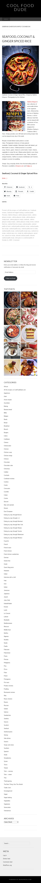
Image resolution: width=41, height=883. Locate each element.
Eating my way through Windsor (13, 537)
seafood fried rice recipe (15, 224)
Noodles (6, 639)
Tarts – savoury (8, 771)
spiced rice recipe (10, 235)
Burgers (6, 432)
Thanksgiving (8, 781)
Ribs (5, 695)
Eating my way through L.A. (12, 518)
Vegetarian (7, 804)
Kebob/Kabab (8, 603)
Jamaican (6, 590)
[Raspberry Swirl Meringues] (29, 316)
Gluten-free (7, 561)
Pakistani (6, 649)
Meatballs (6, 620)
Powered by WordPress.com (20, 879)
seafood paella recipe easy (22, 231)
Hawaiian (6, 570)
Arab (5, 396)
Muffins (6, 633)
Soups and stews (9, 745)
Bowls (5, 419)
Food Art (6, 541)
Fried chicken (8, 551)
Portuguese (7, 679)
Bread (5, 422)
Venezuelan (7, 807)
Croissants (7, 488)
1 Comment (16, 240)
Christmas (7, 468)
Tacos (5, 764)
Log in (5, 855)
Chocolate (7, 462)
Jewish (6, 597)
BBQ (5, 413)
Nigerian (6, 636)
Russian (6, 705)
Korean (6, 607)
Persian (6, 659)
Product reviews (8, 685)
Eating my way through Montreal (13, 521)
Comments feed (7, 862)
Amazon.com (20, 166)
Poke (5, 672)
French (6, 544)
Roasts (6, 702)
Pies (5, 666)
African (6, 386)
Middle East (7, 630)
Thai (5, 777)
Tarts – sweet (8, 774)
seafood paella (26, 224)
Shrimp (6, 735)
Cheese (6, 442)
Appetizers (7, 393)
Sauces (6, 722)
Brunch (6, 429)
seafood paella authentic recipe (20, 226)
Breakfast (6, 426)
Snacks (6, 741)
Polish (5, 676)
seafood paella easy (15, 228)
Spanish (6, 751)
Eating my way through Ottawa (13, 528)
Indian (5, 574)
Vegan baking (8, 797)
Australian (7, 403)
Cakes (6, 436)
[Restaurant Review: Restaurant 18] (12, 367)
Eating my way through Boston (13, 514)
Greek (5, 564)
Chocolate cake (8, 465)
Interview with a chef (10, 577)
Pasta (5, 656)
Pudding (6, 689)
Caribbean (7, 439)
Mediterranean (8, 623)
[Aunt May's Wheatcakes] (29, 350)
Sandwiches (7, 715)
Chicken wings (8, 455)
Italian (5, 587)
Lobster (6, 616)
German (6, 557)
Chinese (6, 459)
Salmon (6, 712)
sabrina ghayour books (24, 215)
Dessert (6, 501)
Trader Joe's (7, 787)
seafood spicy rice (11, 233)
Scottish (6, 725)
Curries (6, 498)
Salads (6, 708)
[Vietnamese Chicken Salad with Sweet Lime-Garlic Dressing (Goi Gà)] (12, 316)
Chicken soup (8, 452)
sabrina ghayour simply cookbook (19, 219)
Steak (5, 754)
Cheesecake (7, 445)
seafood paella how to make (29, 228)
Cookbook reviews (9, 478)
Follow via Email (10, 278)
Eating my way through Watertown (14, 534)
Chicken (6, 449)
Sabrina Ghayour (32, 102)
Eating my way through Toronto (13, 531)
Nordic (6, 643)
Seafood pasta (8, 731)
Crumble (6, 491)
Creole (6, 485)
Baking (6, 406)
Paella (5, 646)
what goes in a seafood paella (23, 238)
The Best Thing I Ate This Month (13, 784)
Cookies (6, 482)
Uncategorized (8, 791)
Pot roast (6, 682)
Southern (6, 748)
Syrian (6, 761)
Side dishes (7, 738)
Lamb (5, 610)
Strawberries (7, 758)
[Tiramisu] (12, 350)
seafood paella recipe (8, 231)
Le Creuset (7, 613)
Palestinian (7, 653)
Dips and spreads (9, 505)
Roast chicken (8, 699)
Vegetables (7, 801)
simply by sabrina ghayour (25, 233)
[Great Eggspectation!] (29, 367)
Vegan (5, 794)
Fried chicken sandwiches (11, 554)
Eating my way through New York (13, 524)
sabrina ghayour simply (18, 217)
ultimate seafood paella (22, 235)
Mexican (6, 626)
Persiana (4, 215)
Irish (5, 584)
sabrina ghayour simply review (25, 221)
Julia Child (7, 600)
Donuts (6, 508)
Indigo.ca (29, 166)
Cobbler (6, 472)
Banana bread (8, 409)
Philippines (7, 662)
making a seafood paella (26, 212)
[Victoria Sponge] (29, 333)
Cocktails (6, 475)
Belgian (6, 416)
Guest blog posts (9, 567)
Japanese (6, 593)
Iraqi (5, 580)
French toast (7, 547)
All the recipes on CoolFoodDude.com (19, 210)
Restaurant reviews (9, 692)
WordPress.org (7, 865)
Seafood (9, 212)
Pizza (5, 669)
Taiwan (6, 768)
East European (8, 511)
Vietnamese (7, 810)
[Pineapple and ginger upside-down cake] (12, 333)
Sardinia (6, 718)
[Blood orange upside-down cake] (12, 300)
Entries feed (6, 858)
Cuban (6, 495)
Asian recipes (8, 399)
